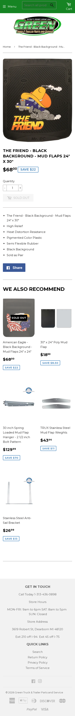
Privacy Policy (38, 662)
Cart (69, 9)
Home (7, 46)
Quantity (9, 181)
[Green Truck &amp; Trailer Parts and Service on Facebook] (33, 681)
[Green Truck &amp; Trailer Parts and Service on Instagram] (40, 681)
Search (37, 652)
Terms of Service (38, 668)
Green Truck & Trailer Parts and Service (39, 692)
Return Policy (37, 657)
